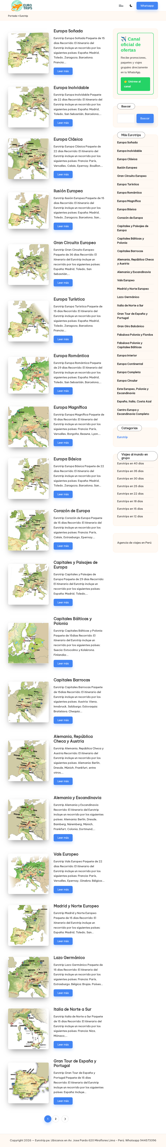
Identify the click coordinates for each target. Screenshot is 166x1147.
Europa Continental (130, 364)
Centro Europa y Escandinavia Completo (133, 412)
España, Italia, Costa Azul (134, 401)
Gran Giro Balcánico (130, 326)
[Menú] (121, 6)
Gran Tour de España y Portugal (75, 1063)
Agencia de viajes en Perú (134, 542)
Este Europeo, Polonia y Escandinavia (132, 391)
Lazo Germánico (69, 957)
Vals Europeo (66, 854)
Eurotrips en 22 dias (130, 493)
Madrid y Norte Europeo (76, 905)
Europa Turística (69, 299)
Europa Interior (127, 355)
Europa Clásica (68, 139)
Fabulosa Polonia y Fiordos (135, 334)
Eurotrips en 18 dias (130, 501)
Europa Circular (127, 380)
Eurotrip (122, 437)
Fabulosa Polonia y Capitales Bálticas (129, 345)
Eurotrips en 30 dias (130, 478)
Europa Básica (67, 458)
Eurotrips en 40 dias (130, 463)
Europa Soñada (68, 30)
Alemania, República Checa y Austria (73, 739)
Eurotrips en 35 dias (130, 471)
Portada (12, 15)
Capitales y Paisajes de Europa (76, 564)
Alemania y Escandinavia (77, 797)
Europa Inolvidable (71, 87)
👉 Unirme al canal (132, 84)
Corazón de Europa (72, 510)
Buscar (126, 106)
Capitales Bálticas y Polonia (73, 621)
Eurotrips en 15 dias (130, 508)
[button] (147, 5)
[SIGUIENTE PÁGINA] (65, 1118)
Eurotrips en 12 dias (130, 516)
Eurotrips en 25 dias (130, 486)
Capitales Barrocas (72, 679)
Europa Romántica (71, 355)
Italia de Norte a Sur (72, 1009)
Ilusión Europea (68, 190)
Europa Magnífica (70, 407)
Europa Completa (129, 372)
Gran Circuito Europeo (75, 242)
